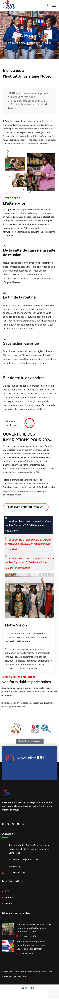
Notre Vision (11, 530)
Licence (9, 897)
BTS (7, 891)
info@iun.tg (14, 866)
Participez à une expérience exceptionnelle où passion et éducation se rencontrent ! (31, 945)
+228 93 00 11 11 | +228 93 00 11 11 (25, 859)
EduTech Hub (19, 976)
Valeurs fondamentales (17, 568)
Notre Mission (12, 549)
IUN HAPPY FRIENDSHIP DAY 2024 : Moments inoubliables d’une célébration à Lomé (34, 928)
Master (8, 903)
